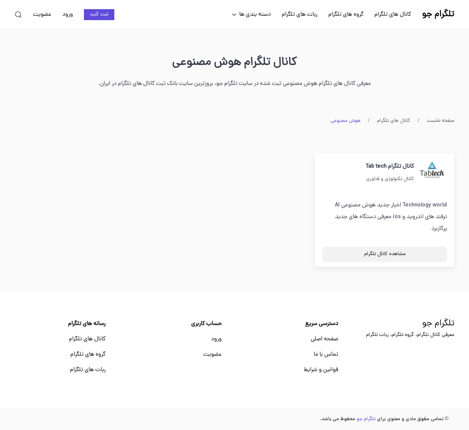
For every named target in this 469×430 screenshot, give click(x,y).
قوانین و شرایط (321, 370)
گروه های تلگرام (345, 14)
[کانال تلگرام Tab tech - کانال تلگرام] (432, 173)
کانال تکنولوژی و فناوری (390, 179)
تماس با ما (326, 354)
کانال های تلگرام (392, 14)
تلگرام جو (438, 324)
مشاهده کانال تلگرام (385, 254)
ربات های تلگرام (299, 14)
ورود (67, 14)
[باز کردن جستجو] (18, 14)
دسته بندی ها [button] (255, 14)
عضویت (42, 14)
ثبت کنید (99, 14)
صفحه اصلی (324, 339)
